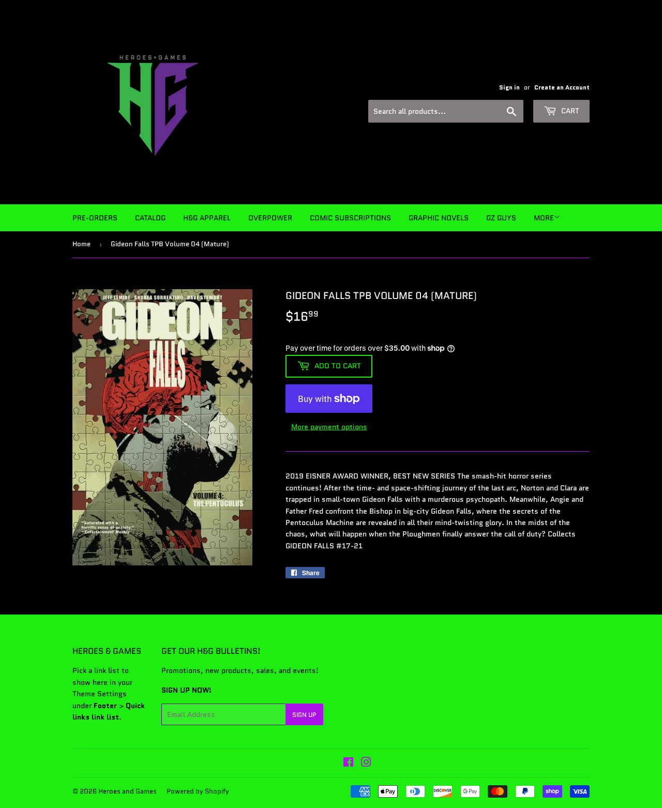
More (544, 218)
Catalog (150, 218)
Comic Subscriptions (350, 218)
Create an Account (562, 87)
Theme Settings (99, 694)
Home (81, 244)
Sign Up (304, 714)
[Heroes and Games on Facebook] (348, 763)
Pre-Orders (94, 218)
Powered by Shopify (198, 791)
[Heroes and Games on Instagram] (366, 763)
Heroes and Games (127, 791)
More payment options (329, 427)
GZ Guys (501, 218)
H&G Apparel (207, 218)
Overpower (270, 218)
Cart (569, 111)
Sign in (509, 87)
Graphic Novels (439, 218)
